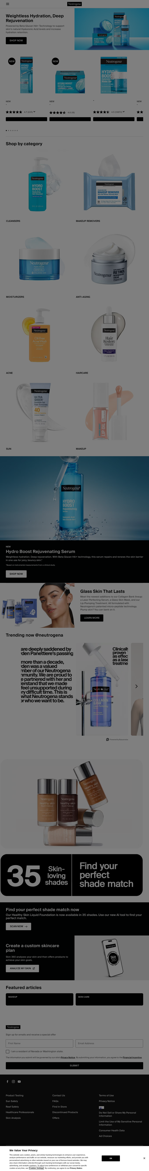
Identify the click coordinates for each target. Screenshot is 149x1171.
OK (111, 1158)
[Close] (144, 1158)
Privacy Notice (76, 1168)
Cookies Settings (36, 1168)
